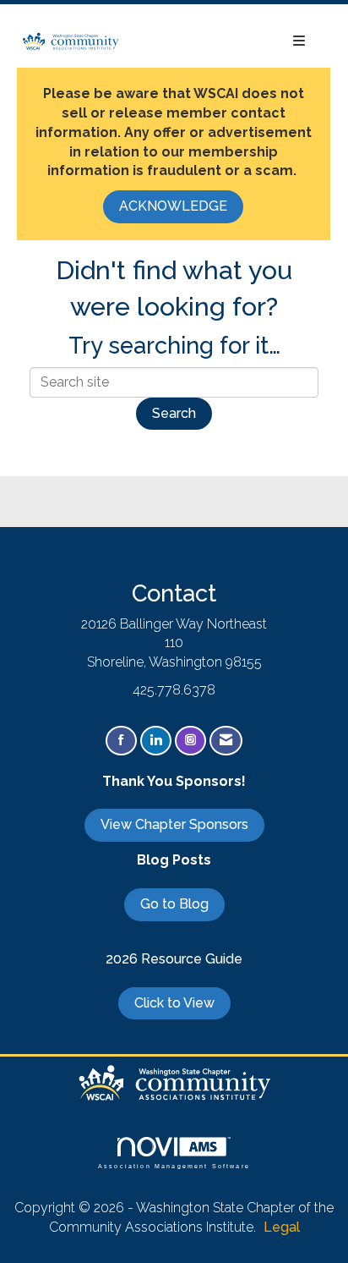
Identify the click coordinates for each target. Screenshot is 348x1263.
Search (174, 413)
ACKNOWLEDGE (173, 206)
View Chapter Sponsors (174, 824)
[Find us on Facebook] (121, 740)
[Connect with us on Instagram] (190, 740)
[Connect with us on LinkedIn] (155, 740)
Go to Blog (174, 904)
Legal (282, 1227)
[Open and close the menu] (221, 42)
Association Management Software (174, 1165)
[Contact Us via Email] (225, 740)
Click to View (174, 1003)
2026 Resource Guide (174, 959)
